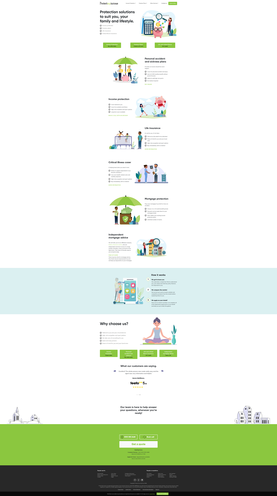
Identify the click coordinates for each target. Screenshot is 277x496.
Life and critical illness (165, 45)
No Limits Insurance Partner (130, 474)
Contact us (164, 3)
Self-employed (172, 473)
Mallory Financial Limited (115, 244)
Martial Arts (113, 474)
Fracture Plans (138, 45)
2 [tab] (138, 395)
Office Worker (160, 475)
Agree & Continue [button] (162, 494)
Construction (149, 475)
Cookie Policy (128, 489)
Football (99, 477)
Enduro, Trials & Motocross (102, 474)
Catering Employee (150, 474)
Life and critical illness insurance (148, 353)
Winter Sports (127, 475)
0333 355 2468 (129, 437)
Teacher (171, 474)
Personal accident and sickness (129, 354)
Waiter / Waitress (172, 475)
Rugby (112, 477)
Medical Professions (162, 474)
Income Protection (112, 45)
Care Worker (149, 473)
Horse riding (113, 473)
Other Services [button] (153, 3)
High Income (160, 473)
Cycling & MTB (100, 473)
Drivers (148, 477)
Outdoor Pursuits (114, 475)
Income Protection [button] (130, 3)
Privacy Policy (120, 489)
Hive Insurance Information (148, 489)
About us (157, 489)
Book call (150, 437)
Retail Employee (161, 477)
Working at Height (173, 477)
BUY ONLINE (148, 84)
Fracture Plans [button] (142, 3)
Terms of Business (136, 489)
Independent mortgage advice (168, 353)
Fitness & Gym (100, 475)
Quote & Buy (173, 3)
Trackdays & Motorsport (129, 473)
